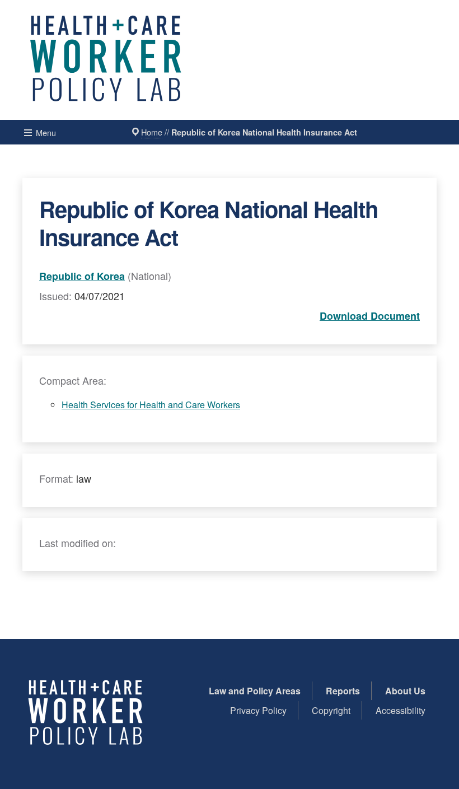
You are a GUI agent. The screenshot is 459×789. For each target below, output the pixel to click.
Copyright (331, 710)
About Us (405, 690)
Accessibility (400, 710)
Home (151, 132)
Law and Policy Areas (255, 690)
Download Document (370, 316)
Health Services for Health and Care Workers (151, 404)
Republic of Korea (82, 276)
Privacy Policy (258, 710)
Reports (343, 690)
